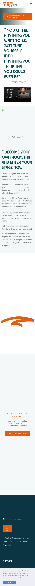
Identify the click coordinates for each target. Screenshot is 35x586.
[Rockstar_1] (17, 110)
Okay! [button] (10, 582)
